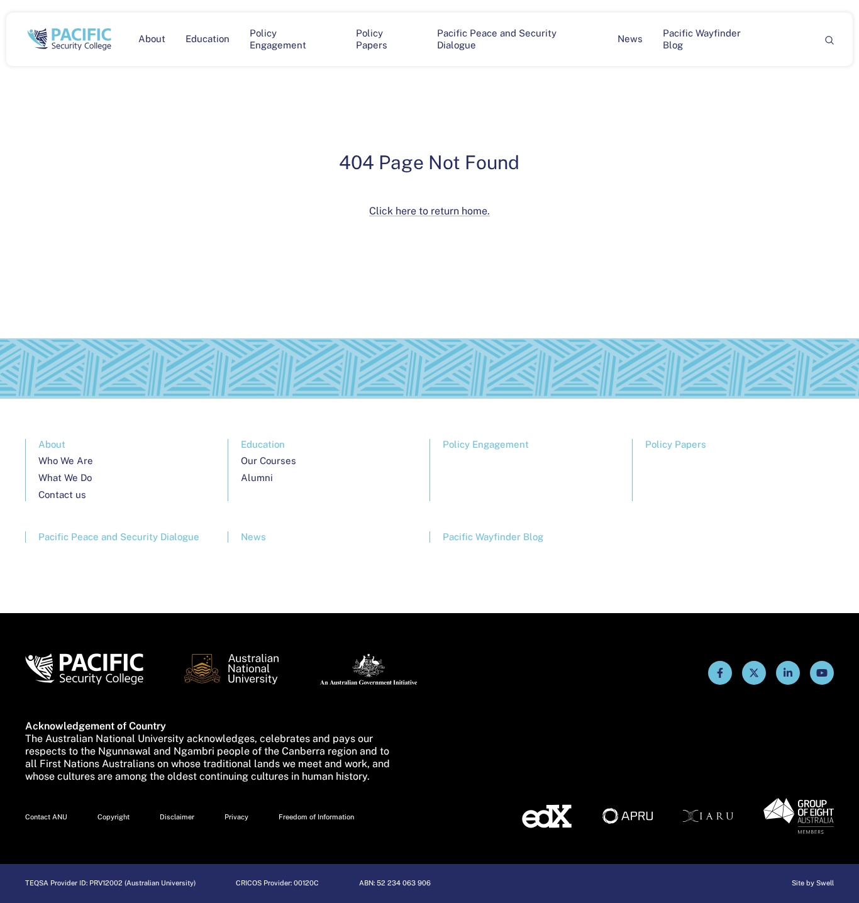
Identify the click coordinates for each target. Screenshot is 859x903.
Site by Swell (813, 883)
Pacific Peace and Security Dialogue (497, 39)
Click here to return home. (429, 211)
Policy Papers (371, 39)
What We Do (65, 477)
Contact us (62, 494)
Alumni (257, 477)
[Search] (829, 39)
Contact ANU (46, 817)
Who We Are (65, 460)
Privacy (236, 817)
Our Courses (268, 460)
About (151, 38)
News (630, 38)
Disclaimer (177, 817)
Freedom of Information (316, 817)
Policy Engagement (278, 39)
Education (208, 38)
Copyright (113, 817)
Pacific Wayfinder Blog (702, 39)
